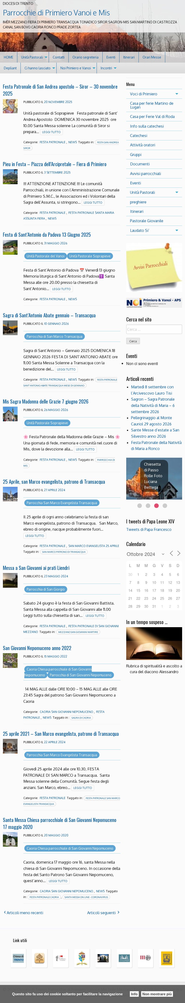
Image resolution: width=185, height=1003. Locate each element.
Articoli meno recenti (25, 912)
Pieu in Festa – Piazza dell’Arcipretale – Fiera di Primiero (54, 164)
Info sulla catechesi (147, 126)
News (72, 142)
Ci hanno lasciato (38, 68)
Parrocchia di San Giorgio (46, 589)
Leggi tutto (51, 132)
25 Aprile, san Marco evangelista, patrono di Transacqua (54, 481)
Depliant (10, 68)
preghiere (138, 202)
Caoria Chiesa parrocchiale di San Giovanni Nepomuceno (70, 848)
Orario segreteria (86, 57)
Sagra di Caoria (81, 717)
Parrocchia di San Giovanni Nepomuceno (81, 675)
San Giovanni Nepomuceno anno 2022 (37, 647)
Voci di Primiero (143, 93)
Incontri (106, 68)
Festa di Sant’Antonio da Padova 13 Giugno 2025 (47, 234)
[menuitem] (8, 57)
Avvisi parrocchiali (145, 173)
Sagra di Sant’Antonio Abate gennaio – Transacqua (49, 315)
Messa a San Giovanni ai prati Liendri (36, 567)
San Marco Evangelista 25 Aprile (93, 546)
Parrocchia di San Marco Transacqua (54, 336)
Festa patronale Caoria (44, 897)
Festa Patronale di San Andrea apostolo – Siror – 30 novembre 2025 (60, 90)
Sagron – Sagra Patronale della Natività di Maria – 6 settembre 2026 (153, 405)
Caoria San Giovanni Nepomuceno (66, 712)
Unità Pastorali (32, 57)
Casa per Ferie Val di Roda (152, 116)
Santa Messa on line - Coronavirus (86, 897)
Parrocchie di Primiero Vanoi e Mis (56, 12)
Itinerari (129, 57)
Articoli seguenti (101, 912)
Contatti (59, 57)
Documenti (140, 164)
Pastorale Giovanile (146, 220)
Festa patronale (53, 142)
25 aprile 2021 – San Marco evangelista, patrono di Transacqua (61, 733)
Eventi (110, 57)
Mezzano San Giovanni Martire (78, 632)
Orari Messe (152, 57)
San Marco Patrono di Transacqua (64, 551)
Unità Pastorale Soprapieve (90, 256)
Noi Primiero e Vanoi (75, 68)
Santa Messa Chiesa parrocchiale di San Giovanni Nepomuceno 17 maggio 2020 (59, 823)
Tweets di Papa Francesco (149, 529)
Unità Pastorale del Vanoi (46, 256)
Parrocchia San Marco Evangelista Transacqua (62, 503)
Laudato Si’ (139, 230)
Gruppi (135, 154)
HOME (8, 57)
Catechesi (138, 135)
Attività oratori (142, 145)
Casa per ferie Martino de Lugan (151, 105)
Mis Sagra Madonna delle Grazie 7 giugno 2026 (45, 401)
